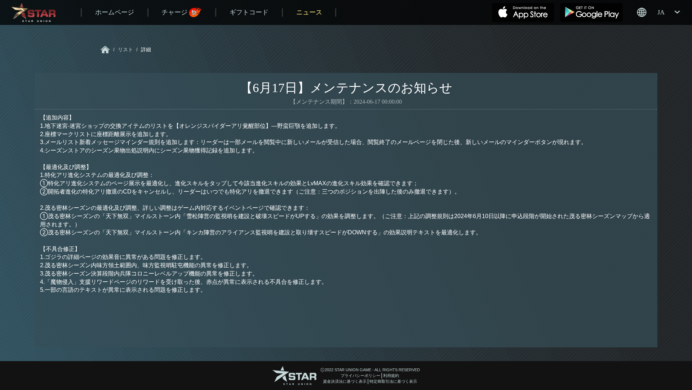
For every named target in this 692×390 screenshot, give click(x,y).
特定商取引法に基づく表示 (393, 381)
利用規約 (391, 375)
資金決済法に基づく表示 (345, 381)
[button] (658, 12)
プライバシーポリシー (360, 375)
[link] (105, 50)
